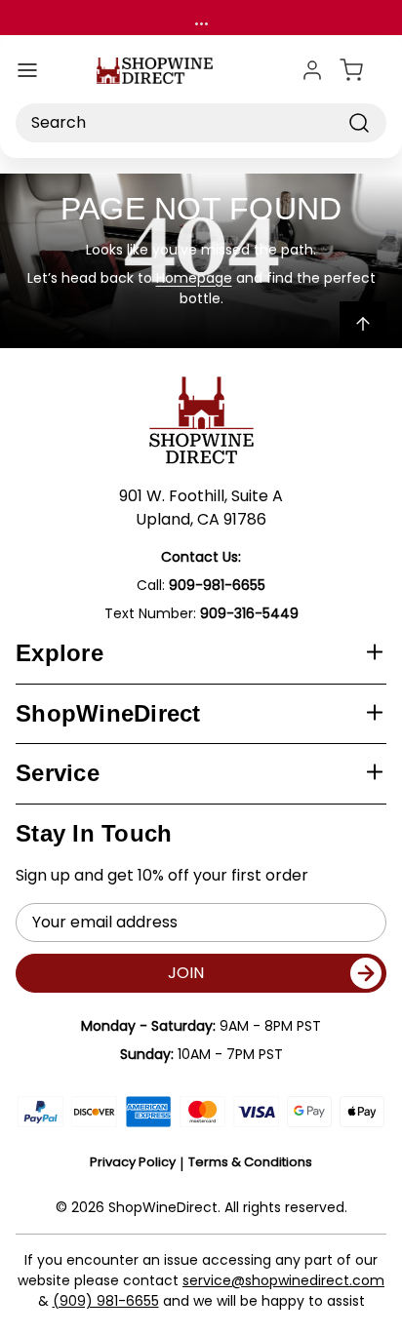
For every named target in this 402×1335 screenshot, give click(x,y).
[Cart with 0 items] (363, 70)
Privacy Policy (133, 1162)
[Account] (312, 70)
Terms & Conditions (250, 1162)
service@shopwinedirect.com (283, 1280)
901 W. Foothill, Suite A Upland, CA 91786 (201, 507)
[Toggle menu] (27, 70)
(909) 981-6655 (106, 1301)
